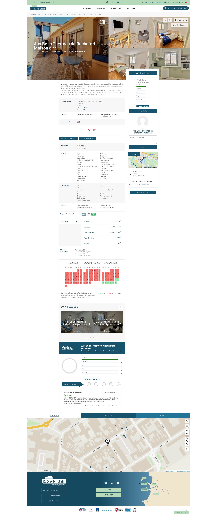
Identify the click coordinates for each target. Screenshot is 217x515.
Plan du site (177, 510)
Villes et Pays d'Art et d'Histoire (134, 510)
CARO (128, 510)
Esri (171, 471)
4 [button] (97, 337)
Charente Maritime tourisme (107, 510)
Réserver (108, 490)
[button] (87, 8)
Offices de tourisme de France (82, 510)
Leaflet (167, 471)
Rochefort (156, 494)
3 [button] (93, 337)
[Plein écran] (186, 421)
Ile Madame (144, 489)
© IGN (173, 471)
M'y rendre (134, 154)
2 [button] (90, 337)
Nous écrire (55, 501)
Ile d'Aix (144, 477)
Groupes (152, 2)
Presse (158, 2)
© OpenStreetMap (179, 471)
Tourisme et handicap (97, 510)
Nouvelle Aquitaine (119, 510)
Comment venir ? (54, 496)
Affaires (144, 2)
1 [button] (87, 337)
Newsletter (108, 495)
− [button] (187, 433)
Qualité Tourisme (91, 510)
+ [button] (187, 430)
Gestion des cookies (181, 512)
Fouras (154, 483)
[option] (76, 323)
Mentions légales (185, 510)
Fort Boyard (144, 483)
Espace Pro (166, 2)
